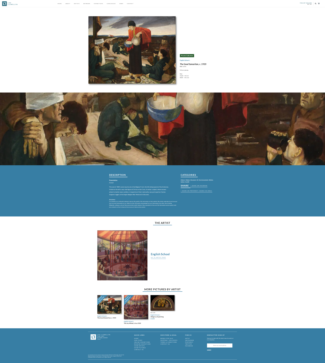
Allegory (183, 180)
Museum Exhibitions (142, 344)
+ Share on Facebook (198, 185)
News (121, 3)
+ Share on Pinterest (189, 191)
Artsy (187, 338)
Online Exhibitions (142, 342)
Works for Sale (166, 338)
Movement (193, 180)
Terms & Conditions (168, 342)
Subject (183, 182)
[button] (315, 3)
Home (60, 3)
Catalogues (111, 3)
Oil (197, 180)
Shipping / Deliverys (168, 340)
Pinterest (189, 342)
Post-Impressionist (203, 180)
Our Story (138, 340)
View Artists (139, 346)
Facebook (189, 346)
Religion (211, 180)
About (68, 3)
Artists (77, 3)
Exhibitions (98, 3)
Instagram (189, 340)
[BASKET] (318, 3)
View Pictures (140, 347)
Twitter (188, 344)
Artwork (86, 3)
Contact (130, 3)
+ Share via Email (205, 191)
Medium (188, 180)
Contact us (139, 349)
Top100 (187, 182)
